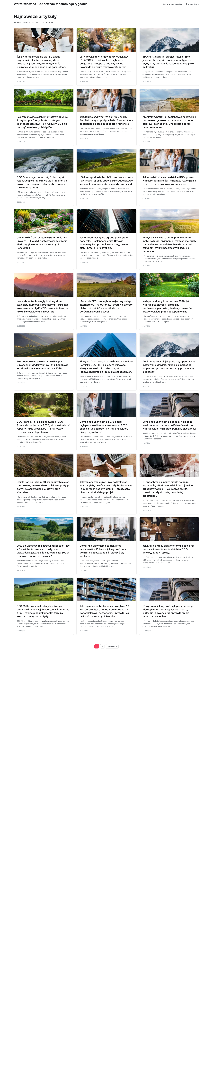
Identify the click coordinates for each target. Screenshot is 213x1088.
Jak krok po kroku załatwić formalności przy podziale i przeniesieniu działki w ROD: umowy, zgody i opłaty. (168, 549)
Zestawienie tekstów (173, 4)
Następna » (112, 646)
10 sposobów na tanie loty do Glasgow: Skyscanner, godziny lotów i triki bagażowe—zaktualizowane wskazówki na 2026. (42, 365)
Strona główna (192, 4)
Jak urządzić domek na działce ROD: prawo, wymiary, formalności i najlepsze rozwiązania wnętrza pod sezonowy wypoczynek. (169, 181)
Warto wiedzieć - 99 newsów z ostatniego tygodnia (50, 4)
